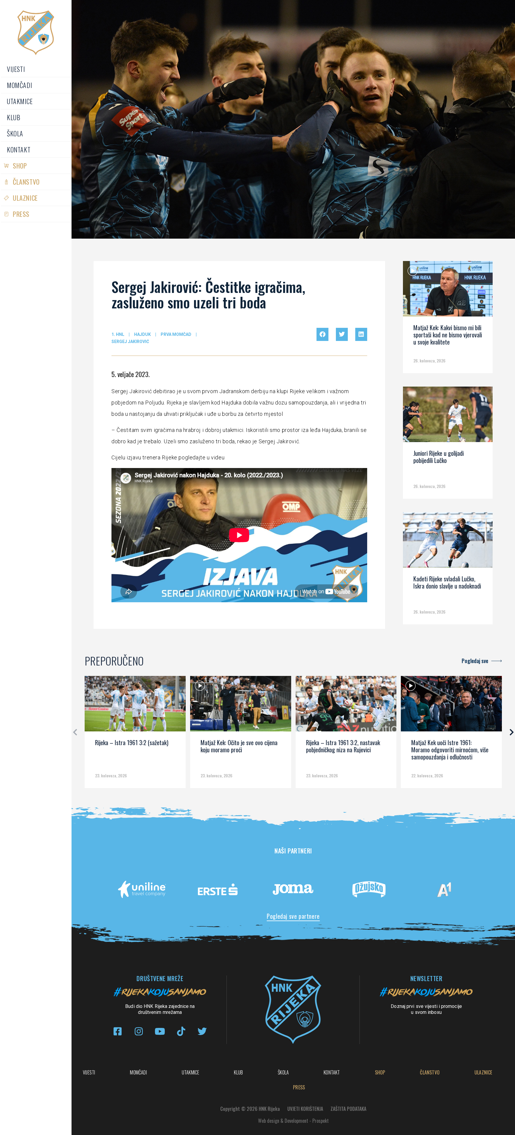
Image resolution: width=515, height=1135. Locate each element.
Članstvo (26, 181)
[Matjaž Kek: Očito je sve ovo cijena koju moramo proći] (240, 706)
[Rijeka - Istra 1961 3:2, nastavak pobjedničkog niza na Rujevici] (346, 706)
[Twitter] (202, 1031)
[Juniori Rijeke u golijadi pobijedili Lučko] (447, 416)
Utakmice (20, 101)
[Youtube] (160, 1031)
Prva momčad (176, 334)
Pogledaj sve (475, 661)
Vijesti (16, 69)
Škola (15, 133)
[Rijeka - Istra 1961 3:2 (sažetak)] (135, 706)
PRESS (21, 214)
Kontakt (18, 149)
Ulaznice (25, 198)
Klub (13, 117)
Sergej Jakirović (130, 341)
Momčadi (19, 85)
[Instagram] (138, 1031)
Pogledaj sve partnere (293, 916)
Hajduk (142, 334)
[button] (322, 334)
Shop (20, 165)
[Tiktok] (181, 1031)
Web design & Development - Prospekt (293, 1120)
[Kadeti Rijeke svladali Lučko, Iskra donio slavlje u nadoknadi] (447, 542)
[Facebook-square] (117, 1031)
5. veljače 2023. (130, 374)
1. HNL (117, 334)
